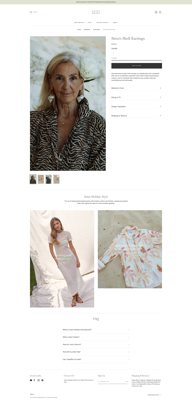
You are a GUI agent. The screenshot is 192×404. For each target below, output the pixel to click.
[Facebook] (34, 380)
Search (32, 394)
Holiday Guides (102, 23)
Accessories (96, 30)
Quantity (114, 48)
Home (79, 30)
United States (153, 395)
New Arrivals (79, 23)
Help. (65, 382)
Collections (87, 30)
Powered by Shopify (52, 397)
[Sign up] (126, 381)
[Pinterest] (42, 380)
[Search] (31, 12)
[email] (31, 380)
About (115, 23)
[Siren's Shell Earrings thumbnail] (33, 179)
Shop (89, 23)
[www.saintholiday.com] (96, 12)
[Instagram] (39, 380)
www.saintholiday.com (40, 397)
